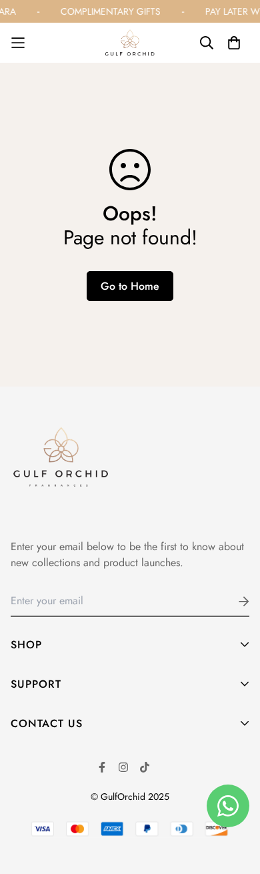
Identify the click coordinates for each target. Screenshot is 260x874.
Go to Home (130, 286)
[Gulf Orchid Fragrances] (130, 43)
